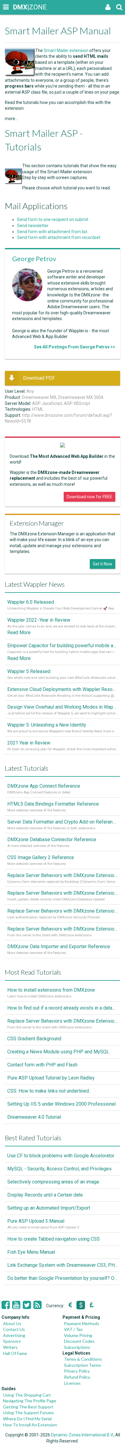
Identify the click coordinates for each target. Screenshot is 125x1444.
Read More (19, 632)
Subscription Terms (82, 1365)
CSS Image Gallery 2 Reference (40, 857)
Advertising (14, 1335)
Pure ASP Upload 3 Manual (35, 1221)
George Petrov (34, 258)
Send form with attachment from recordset (58, 237)
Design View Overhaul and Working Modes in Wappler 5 (62, 707)
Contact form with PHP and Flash (42, 1065)
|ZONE (19, 7)
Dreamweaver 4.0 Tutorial (34, 1117)
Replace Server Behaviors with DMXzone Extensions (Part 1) (62, 929)
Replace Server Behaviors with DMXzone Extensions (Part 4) (62, 875)
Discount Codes (79, 1341)
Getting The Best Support (28, 1406)
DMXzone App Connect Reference (43, 786)
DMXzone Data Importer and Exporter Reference (58, 946)
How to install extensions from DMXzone (51, 990)
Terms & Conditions (83, 1359)
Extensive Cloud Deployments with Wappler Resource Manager (62, 689)
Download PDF (39, 378)
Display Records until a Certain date (45, 1195)
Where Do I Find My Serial (27, 1418)
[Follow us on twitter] (27, 1305)
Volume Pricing (78, 1335)
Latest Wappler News (35, 584)
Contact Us (14, 1329)
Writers (10, 1347)
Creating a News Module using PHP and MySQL (58, 1052)
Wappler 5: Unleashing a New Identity (46, 725)
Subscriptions (77, 1347)
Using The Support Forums (28, 1412)
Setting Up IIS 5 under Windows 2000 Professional (61, 1104)
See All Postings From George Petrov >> (74, 346)
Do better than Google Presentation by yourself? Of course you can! (62, 1278)
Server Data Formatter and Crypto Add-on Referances (62, 822)
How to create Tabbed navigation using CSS (53, 1239)
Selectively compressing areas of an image (53, 1182)
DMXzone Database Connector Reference (51, 839)
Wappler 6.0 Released (30, 602)
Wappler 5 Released (28, 671)
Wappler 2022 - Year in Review (38, 620)
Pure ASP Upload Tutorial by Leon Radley (51, 1078)
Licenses (72, 1383)
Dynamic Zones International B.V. (82, 1434)
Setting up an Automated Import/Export (48, 1208)
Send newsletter (33, 225)
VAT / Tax (73, 1329)
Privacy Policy (77, 1370)
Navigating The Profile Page (29, 1400)
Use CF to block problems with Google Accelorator (60, 1156)
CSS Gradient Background (34, 1039)
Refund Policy (77, 1377)
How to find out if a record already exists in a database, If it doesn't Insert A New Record (62, 1008)
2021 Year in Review (28, 743)
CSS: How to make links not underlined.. (49, 1091)
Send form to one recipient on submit (52, 219)
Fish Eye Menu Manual (31, 1252)
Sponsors (12, 1341)
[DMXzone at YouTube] (16, 1305)
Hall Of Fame (15, 1353)
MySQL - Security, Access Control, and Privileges (59, 1169)
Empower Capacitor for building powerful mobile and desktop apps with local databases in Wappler (62, 645)
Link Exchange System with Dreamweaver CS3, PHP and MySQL (62, 1265)
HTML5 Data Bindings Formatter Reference (53, 804)
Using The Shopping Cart (27, 1394)
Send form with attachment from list (52, 231)
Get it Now (102, 563)
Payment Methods (81, 1323)
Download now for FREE (89, 496)
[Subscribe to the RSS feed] (37, 1305)
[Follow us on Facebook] (6, 1305)
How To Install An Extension (30, 1424)
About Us (12, 1323)
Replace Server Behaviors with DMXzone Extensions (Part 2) (62, 911)
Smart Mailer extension (66, 50)
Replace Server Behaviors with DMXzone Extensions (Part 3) (62, 893)
